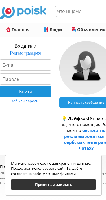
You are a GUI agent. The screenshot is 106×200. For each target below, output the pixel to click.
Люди (55, 29)
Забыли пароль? (25, 100)
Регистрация (25, 52)
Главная (20, 29)
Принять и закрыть (53, 184)
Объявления (90, 29)
